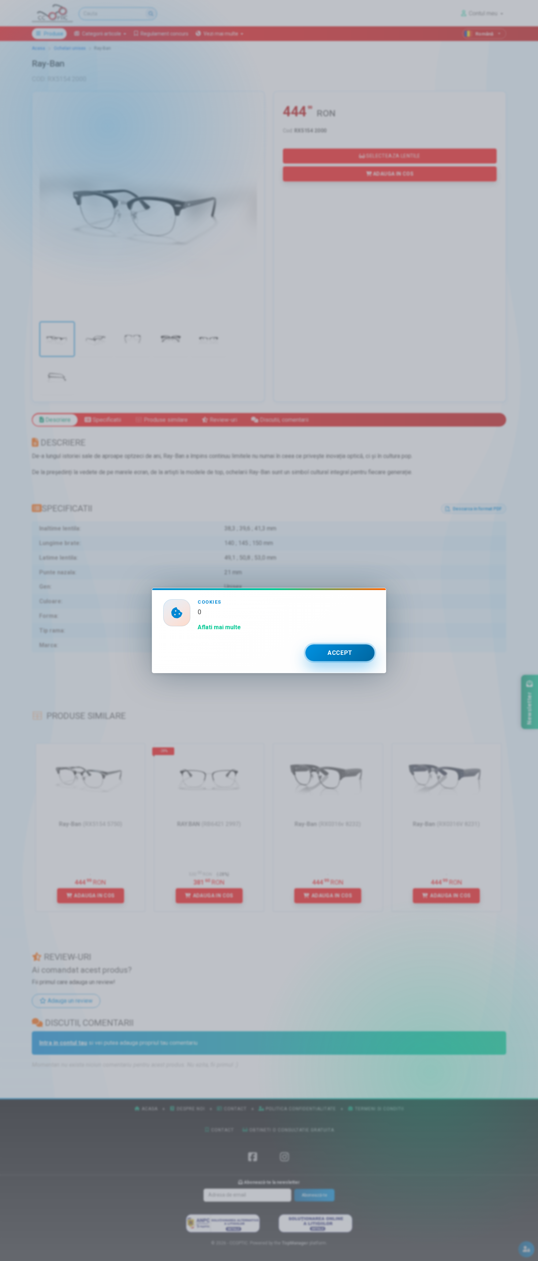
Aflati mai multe (219, 627)
